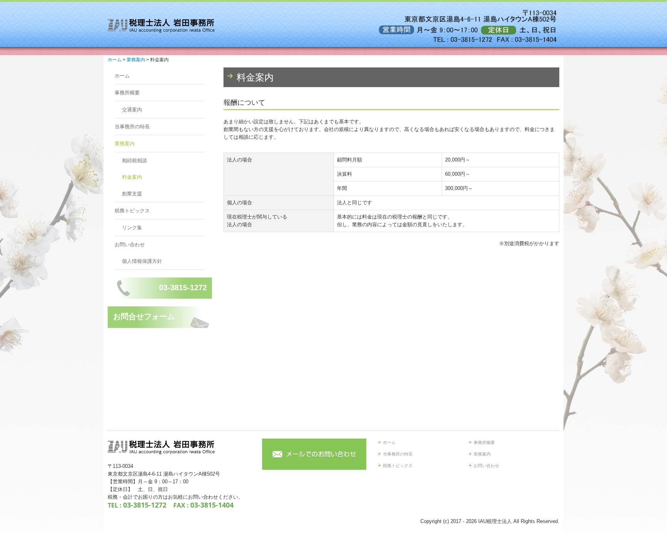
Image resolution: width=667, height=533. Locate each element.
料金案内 (132, 177)
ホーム (122, 76)
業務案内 (125, 143)
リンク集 (132, 227)
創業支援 (132, 194)
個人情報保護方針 (142, 261)
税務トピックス (132, 211)
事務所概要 (127, 93)
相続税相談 (134, 160)
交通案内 (132, 110)
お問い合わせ (130, 244)
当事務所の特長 (132, 126)
